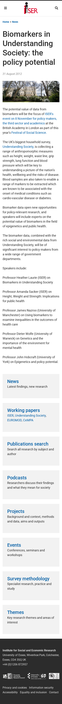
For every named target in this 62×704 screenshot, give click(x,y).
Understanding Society (30, 415)
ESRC (14, 676)
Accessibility (10, 692)
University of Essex (37, 676)
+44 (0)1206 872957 (15, 664)
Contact (54, 692)
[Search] (56, 8)
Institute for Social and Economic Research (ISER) (31, 8)
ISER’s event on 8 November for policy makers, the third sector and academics (30, 118)
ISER (10, 415)
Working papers (23, 410)
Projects (15, 511)
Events (14, 545)
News (13, 381)
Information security (41, 687)
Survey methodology (28, 579)
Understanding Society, (18, 146)
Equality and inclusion (33, 692)
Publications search (27, 444)
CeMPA (28, 420)
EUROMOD (14, 420)
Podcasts (17, 478)
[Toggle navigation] (5, 8)
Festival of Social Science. (29, 132)
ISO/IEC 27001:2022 (54, 676)
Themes (15, 612)
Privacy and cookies (15, 687)
